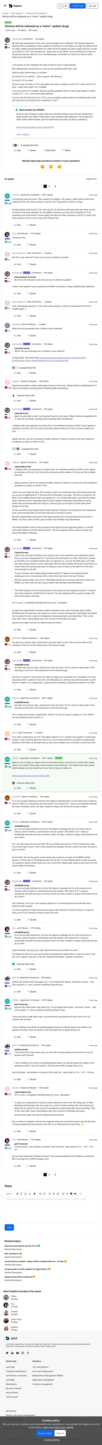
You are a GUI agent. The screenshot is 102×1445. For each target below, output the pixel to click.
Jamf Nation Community (16, 1375)
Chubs (13, 1296)
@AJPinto (35, 950)
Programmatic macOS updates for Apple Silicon (26, 1269)
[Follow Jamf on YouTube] (17, 1353)
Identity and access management (20, 1415)
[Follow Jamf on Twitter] (7, 1353)
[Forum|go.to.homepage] (15, 5)
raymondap (17, 39)
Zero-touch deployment (42, 1371)
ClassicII (15, 381)
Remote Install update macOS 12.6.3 (21, 1246)
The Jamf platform (40, 1367)
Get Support (17, 13)
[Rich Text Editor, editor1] (51, 1209)
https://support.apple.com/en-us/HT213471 (35, 127)
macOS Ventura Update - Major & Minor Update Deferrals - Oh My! (34, 1261)
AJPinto (15, 195)
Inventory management (42, 1384)
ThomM (14, 1311)
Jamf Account (12, 1397)
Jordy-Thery (16, 1319)
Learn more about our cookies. (58, 1427)
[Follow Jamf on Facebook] (28, 1353)
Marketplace (11, 1384)
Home (5, 13)
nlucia (14, 732)
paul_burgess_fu (19, 253)
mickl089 (16, 638)
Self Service (11, 1411)
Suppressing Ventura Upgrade (18, 1277)
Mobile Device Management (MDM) (47, 1375)
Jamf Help (10, 1367)
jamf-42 (15, 977)
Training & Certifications (16, 1371)
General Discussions (36, 13)
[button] (5, 6)
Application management (43, 1380)
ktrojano (14, 1327)
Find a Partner (12, 1392)
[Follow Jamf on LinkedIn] (12, 1353)
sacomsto (16, 324)
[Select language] (65, 6)
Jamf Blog (10, 1380)
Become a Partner (13, 1388)
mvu (14, 233)
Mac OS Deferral (12, 1253)
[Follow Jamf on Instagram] (22, 1353)
